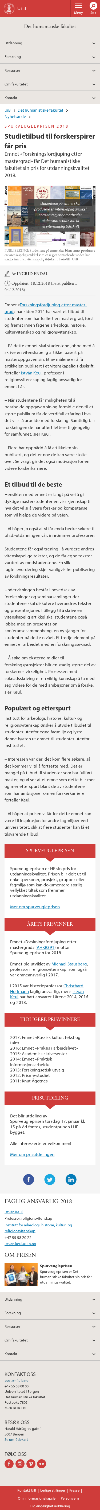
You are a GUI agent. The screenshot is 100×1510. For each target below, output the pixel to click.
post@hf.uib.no (17, 1380)
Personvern (70, 1498)
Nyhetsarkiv (15, 116)
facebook (10, 1463)
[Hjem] (9, 8)
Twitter (49, 1179)
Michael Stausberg (69, 964)
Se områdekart (16, 1439)
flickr (42, 1463)
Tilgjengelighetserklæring (50, 1506)
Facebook (28, 1179)
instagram (20, 1463)
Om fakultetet (16, 84)
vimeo (31, 1463)
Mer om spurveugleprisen (35, 906)
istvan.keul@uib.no (20, 1243)
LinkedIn (71, 1179)
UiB (8, 110)
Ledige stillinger (52, 1490)
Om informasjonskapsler (37, 1498)
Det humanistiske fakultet (50, 26)
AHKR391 (45, 947)
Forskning (13, 56)
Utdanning (13, 42)
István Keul (31, 372)
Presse (74, 1490)
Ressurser (13, 70)
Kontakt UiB (26, 1490)
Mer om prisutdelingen (32, 1154)
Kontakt (11, 97)
